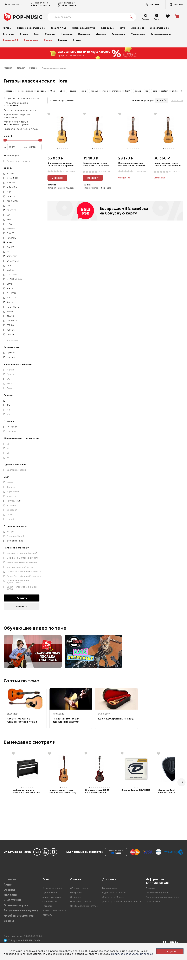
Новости (10, 879)
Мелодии (10, 895)
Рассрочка (76, 892)
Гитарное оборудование (31, 27)
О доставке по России (113, 892)
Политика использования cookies (132, 953)
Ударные (50, 34)
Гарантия (150, 888)
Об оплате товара (79, 888)
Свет (36, 34)
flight (127, 91)
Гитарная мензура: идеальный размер (65, 720)
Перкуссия (84, 34)
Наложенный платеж (80, 901)
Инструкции (12, 900)
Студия (24, 34)
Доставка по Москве (113, 897)
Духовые (101, 34)
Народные (66, 34)
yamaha (94, 91)
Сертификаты (50, 901)
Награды (47, 906)
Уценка (48, 40)
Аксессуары (118, 34)
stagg (105, 91)
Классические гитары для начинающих (17, 116)
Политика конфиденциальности (162, 897)
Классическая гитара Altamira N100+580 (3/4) (62, 791)
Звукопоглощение (161, 34)
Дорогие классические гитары (20, 110)
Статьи (77, 40)
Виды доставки (110, 888)
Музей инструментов (19, 916)
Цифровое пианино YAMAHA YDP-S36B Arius (26, 791)
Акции (8, 884)
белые (73, 91)
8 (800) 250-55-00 (41, 5)
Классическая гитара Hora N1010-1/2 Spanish (60, 164)
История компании (52, 888)
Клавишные (107, 27)
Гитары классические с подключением (16, 104)
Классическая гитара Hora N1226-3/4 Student (167, 164)
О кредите (75, 897)
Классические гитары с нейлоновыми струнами (16, 123)
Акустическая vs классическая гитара (22, 720)
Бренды (62, 40)
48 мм (53, 91)
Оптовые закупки (16, 905)
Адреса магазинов (52, 897)
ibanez (138, 91)
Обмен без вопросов (157, 892)
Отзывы (9, 890)
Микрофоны (137, 27)
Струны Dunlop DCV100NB (135, 790)
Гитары (7, 27)
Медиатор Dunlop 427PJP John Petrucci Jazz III (172, 791)
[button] (6, 91)
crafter (164, 91)
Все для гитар (58, 27)
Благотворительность (54, 910)
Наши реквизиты (154, 901)
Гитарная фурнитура (83, 27)
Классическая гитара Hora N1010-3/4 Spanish (96, 164)
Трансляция (138, 34)
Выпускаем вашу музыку (21, 910)
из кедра (41, 91)
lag (147, 91)
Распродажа (31, 40)
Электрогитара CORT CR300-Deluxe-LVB (97, 791)
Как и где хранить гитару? (116, 718)
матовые (10, 91)
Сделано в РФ (10, 40)
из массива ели (25, 91)
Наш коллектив (50, 892)
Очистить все (177, 100)
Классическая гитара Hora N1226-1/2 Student (131, 164)
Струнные (8, 34)
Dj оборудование (159, 27)
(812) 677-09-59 (67, 5)
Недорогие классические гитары (21, 128)
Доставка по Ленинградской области (122, 901)
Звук (122, 27)
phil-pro (176, 91)
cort (155, 91)
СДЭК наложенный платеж (84, 906)
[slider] (5, 140)
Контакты (47, 914)
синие (83, 91)
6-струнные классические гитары (21, 98)
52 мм (62, 91)
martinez (116, 91)
